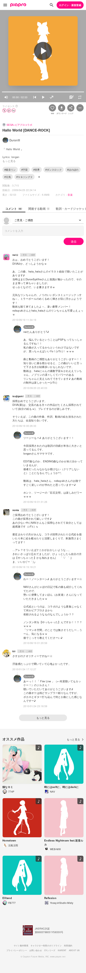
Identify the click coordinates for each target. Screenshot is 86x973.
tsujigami (17, 396)
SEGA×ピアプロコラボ (19, 124)
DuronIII (29, 327)
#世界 (36, 169)
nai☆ (15, 255)
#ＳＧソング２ (24, 176)
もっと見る (43, 718)
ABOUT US (74, 950)
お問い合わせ (35, 950)
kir (14, 651)
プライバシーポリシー (16, 950)
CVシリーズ (49, 950)
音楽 (70, 194)
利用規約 (68, 945)
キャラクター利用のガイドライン (46, 945)
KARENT (62, 950)
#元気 (7, 176)
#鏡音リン (10, 169)
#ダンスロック (53, 169)
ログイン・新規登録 (70, 5)
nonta (15, 510)
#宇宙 (24, 169)
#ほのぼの (73, 169)
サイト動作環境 (21, 945)
